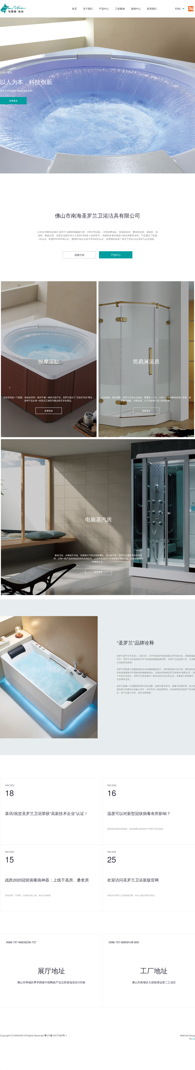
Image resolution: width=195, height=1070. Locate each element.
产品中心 (104, 8)
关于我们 (88, 8)
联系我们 (152, 8)
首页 (74, 8)
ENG (178, 8)
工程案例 (120, 8)
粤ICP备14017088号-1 (55, 1035)
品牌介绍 (79, 255)
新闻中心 (136, 8)
